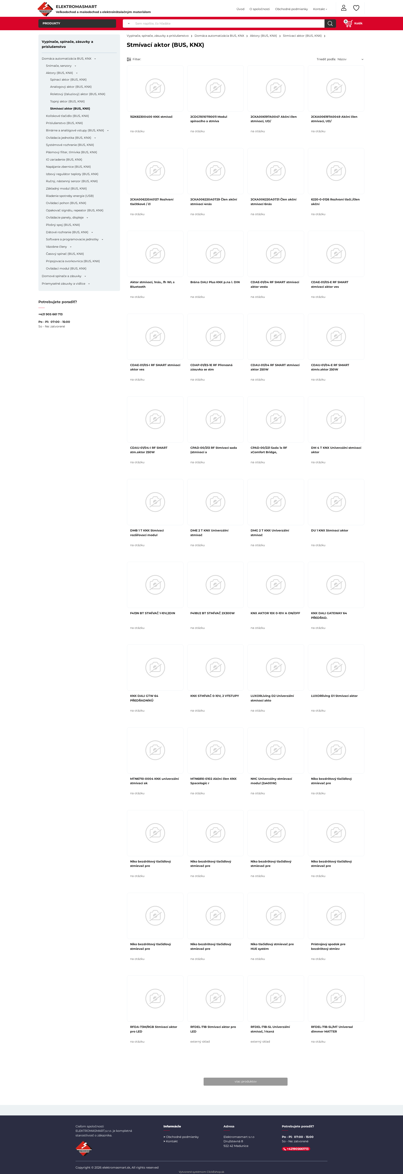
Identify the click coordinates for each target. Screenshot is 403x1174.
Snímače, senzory (59, 66)
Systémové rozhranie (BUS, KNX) (70, 145)
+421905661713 (297, 1149)
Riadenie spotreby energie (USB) (70, 196)
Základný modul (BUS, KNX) (66, 188)
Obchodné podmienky (291, 9)
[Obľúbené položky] (356, 8)
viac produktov (246, 1081)
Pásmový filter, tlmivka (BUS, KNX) (71, 152)
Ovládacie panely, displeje (65, 217)
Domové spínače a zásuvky (61, 276)
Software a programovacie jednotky (72, 239)
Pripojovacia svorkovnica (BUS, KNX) (73, 261)
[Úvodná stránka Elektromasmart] (45, 9)
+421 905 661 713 (50, 314)
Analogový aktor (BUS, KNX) (71, 87)
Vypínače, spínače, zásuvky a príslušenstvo (67, 44)
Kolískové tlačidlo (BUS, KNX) (67, 116)
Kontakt (319, 9)
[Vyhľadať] (128, 23)
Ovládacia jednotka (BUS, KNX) (68, 138)
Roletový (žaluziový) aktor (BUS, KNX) (77, 94)
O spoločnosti (260, 9)
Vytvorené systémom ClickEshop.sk (201, 1171)
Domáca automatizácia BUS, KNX (66, 58)
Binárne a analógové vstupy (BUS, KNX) (75, 130)
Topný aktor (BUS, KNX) (67, 101)
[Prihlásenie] (344, 7)
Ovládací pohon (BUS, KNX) (66, 203)
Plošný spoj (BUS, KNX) (63, 225)
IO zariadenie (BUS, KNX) (64, 159)
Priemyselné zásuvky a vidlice (63, 283)
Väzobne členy (56, 247)
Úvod (240, 9)
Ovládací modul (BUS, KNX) (66, 268)
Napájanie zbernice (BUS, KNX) (68, 167)
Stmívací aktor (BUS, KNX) (70, 108)
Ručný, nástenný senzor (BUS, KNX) (72, 181)
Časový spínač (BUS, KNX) (65, 254)
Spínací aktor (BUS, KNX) (68, 79)
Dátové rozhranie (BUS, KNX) (67, 232)
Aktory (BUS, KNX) (59, 73)
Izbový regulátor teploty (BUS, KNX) (72, 174)
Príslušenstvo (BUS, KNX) (64, 123)
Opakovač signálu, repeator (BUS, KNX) (74, 210)
